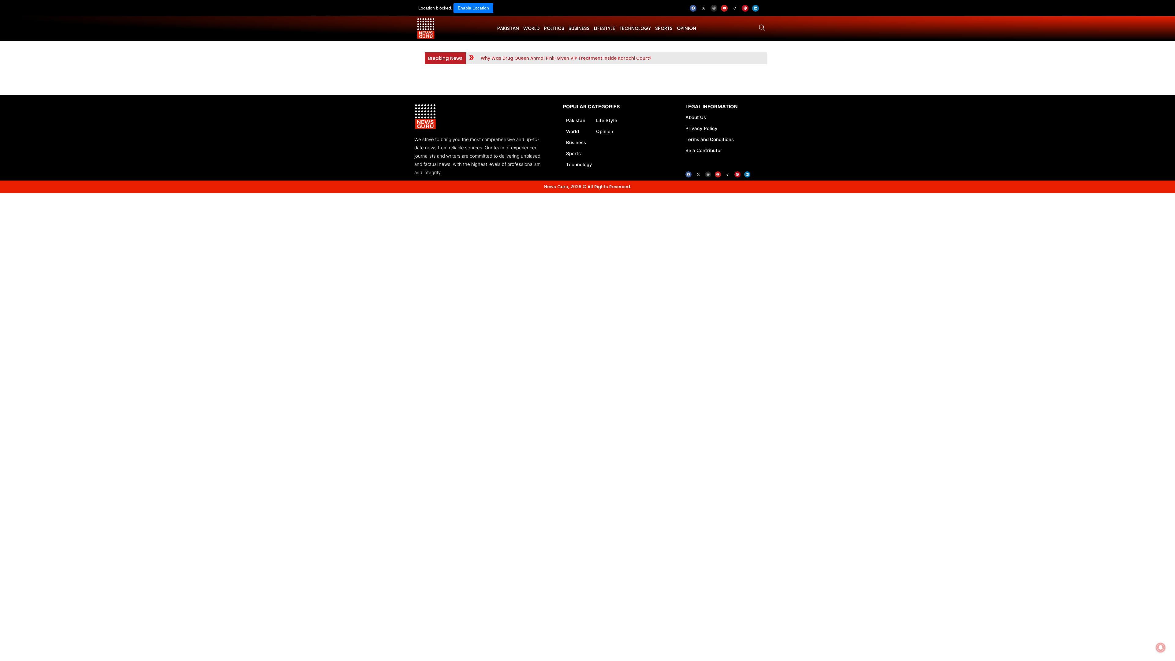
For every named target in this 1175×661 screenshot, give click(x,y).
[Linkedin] (755, 8)
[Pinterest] (745, 8)
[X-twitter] (703, 8)
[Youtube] (724, 8)
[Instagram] (714, 8)
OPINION (686, 28)
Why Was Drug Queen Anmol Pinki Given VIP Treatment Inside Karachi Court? (566, 58)
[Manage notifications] (1161, 647)
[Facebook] (693, 8)
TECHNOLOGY (635, 28)
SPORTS (664, 28)
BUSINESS (579, 28)
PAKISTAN (508, 28)
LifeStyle (604, 28)
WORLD (531, 28)
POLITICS (554, 28)
